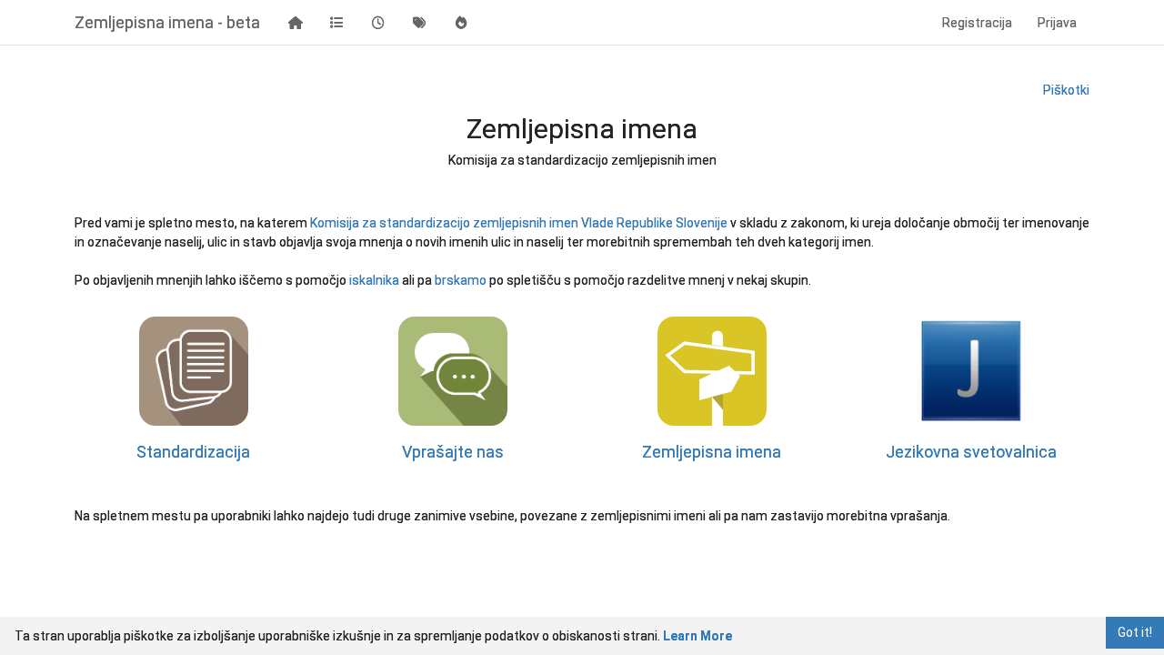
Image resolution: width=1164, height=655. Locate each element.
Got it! (1135, 632)
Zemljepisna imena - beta (167, 22)
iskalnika (375, 280)
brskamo (462, 280)
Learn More (697, 636)
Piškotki (1066, 90)
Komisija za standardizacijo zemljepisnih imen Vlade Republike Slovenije (520, 223)
